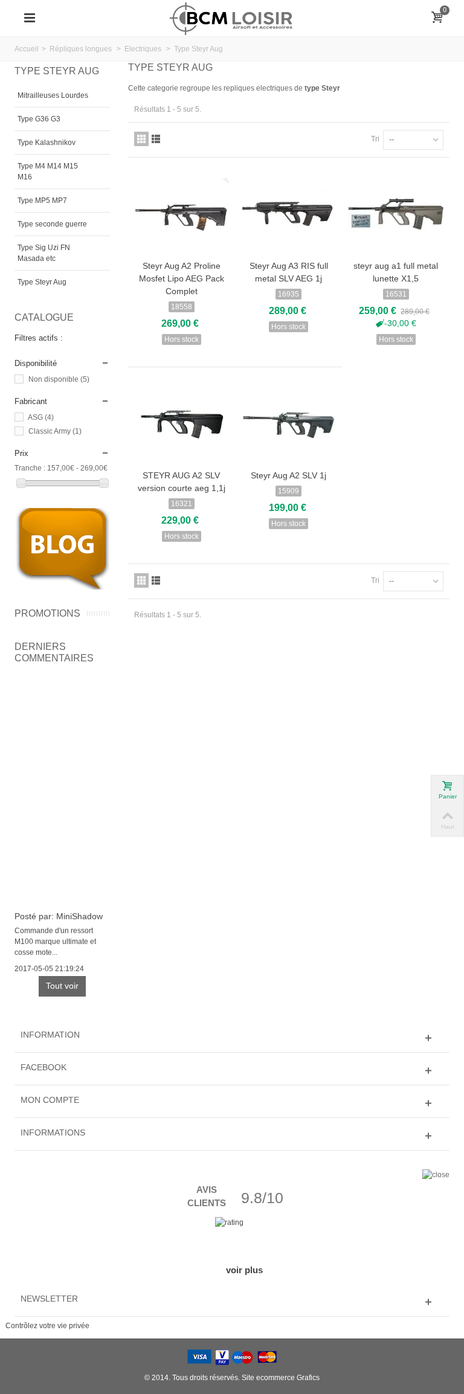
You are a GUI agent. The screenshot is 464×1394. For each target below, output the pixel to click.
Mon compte (50, 1100)
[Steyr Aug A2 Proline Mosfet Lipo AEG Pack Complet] (181, 214)
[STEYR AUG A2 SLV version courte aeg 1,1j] (181, 424)
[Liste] (156, 139)
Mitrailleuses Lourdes (53, 95)
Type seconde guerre (52, 224)
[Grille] (141, 139)
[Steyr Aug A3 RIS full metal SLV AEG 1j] (288, 214)
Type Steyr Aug (42, 282)
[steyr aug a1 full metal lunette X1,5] (395, 214)
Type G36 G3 (39, 119)
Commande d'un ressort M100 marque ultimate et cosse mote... (55, 940)
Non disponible (58, 379)
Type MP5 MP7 (42, 200)
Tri (375, 139)
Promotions (47, 613)
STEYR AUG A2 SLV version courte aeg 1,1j (181, 482)
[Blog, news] (62, 548)
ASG (41, 417)
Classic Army (55, 431)
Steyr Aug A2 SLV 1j (288, 475)
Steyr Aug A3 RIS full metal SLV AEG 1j (289, 272)
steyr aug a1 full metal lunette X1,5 (395, 272)
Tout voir (62, 986)
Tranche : (29, 468)
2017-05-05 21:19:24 (49, 967)
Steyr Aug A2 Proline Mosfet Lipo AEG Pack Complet (181, 278)
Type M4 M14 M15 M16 (48, 171)
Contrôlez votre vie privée (47, 1326)
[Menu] (29, 18)
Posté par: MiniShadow (58, 914)
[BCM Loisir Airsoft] (232, 17)
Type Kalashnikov (47, 142)
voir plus (244, 1270)
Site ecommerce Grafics (281, 1377)
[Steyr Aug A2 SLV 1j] (288, 424)
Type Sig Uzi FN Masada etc (44, 253)
